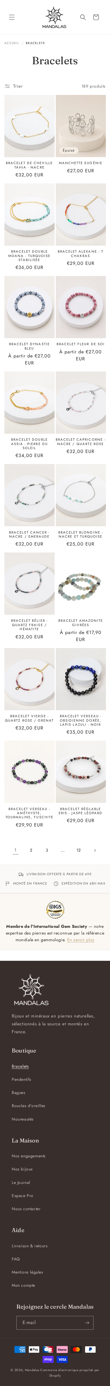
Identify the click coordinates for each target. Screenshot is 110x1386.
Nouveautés (23, 1119)
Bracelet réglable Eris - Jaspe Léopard (80, 811)
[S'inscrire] (86, 1323)
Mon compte (23, 1285)
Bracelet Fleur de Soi (81, 344)
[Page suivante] (94, 850)
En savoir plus (80, 940)
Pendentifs (21, 1079)
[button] (11, 17)
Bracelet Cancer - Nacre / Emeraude (29, 534)
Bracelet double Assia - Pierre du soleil (29, 443)
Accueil (11, 43)
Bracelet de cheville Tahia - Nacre (29, 165)
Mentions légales (27, 1272)
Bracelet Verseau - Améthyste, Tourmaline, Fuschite (29, 813)
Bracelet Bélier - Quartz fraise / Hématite (29, 625)
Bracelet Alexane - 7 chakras (81, 253)
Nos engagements (29, 1156)
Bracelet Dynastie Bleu (29, 346)
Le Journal (21, 1182)
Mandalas (32, 1370)
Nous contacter (26, 1209)
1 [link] (15, 850)
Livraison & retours (30, 1246)
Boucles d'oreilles (28, 1106)
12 (79, 850)
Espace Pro (22, 1196)
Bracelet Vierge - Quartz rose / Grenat (29, 718)
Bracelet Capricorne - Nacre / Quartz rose (81, 441)
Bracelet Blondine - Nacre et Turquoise (80, 534)
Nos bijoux (22, 1169)
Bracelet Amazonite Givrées (80, 623)
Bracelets (20, 1066)
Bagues (19, 1092)
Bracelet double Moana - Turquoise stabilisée (29, 255)
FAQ (16, 1259)
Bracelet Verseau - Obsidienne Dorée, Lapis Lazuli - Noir (80, 720)
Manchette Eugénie (80, 163)
